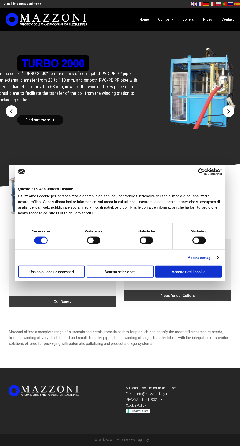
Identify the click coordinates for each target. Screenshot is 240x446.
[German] (206, 3)
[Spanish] (237, 3)
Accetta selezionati (120, 272)
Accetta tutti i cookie (188, 272)
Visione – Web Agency (133, 440)
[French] (200, 3)
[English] (194, 3)
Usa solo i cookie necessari (51, 272)
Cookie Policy (136, 405)
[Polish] (219, 3)
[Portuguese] (225, 3)
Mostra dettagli (200, 257)
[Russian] (231, 3)
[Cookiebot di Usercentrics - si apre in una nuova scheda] (201, 171)
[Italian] (213, 3)
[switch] (93, 240)
